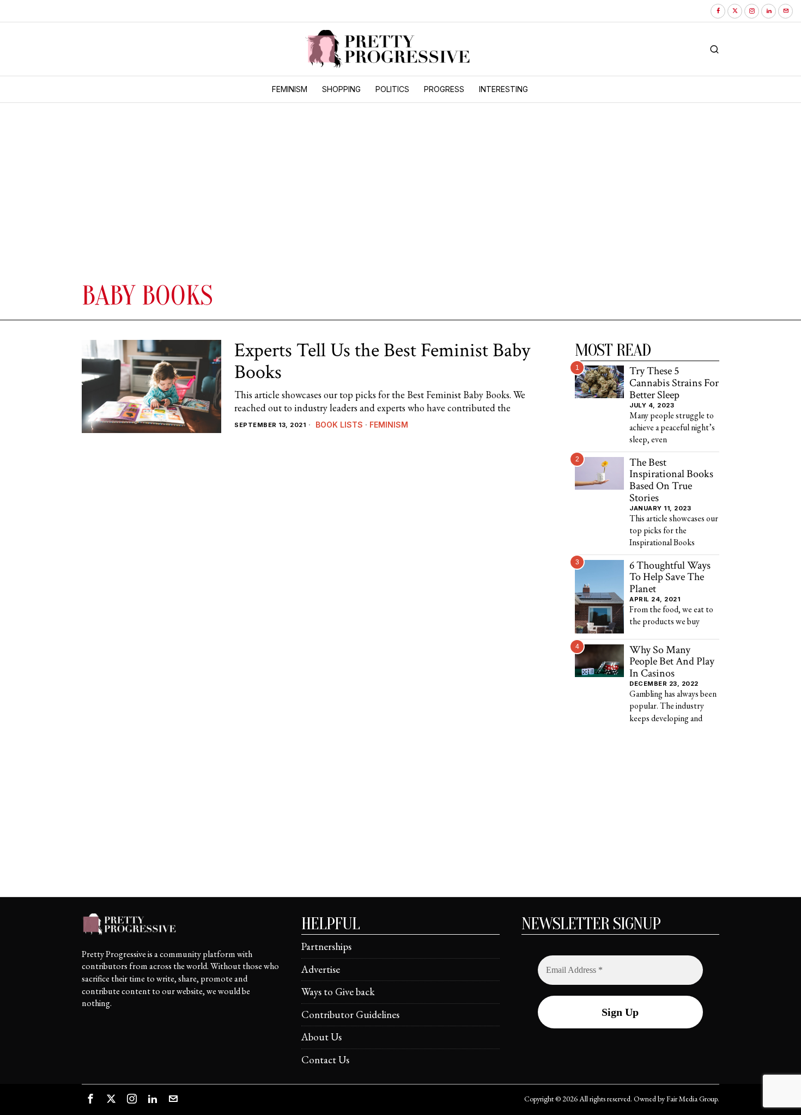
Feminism (388, 424)
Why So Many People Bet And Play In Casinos (671, 662)
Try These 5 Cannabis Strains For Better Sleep (674, 383)
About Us (321, 1037)
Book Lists (339, 424)
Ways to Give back (338, 991)
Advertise (320, 969)
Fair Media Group (692, 1099)
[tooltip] (718, 11)
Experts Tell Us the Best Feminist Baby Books (382, 361)
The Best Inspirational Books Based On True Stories (671, 480)
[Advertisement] (245, 197)
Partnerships (326, 946)
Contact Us (325, 1060)
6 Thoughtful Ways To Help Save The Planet (670, 577)
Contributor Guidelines (350, 1014)
